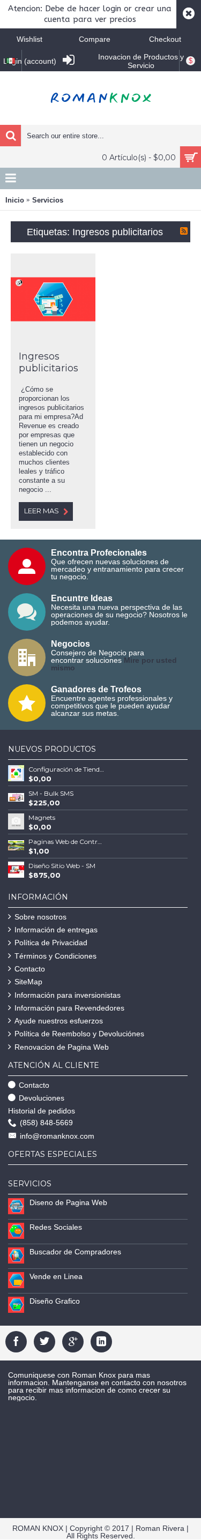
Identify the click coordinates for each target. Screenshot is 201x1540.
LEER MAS (41, 510)
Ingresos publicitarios (48, 362)
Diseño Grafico (54, 1301)
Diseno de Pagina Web (68, 1202)
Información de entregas (56, 929)
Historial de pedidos (41, 1111)
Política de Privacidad (50, 942)
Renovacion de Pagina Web (61, 1047)
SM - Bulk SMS (50, 793)
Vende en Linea (56, 1276)
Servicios (47, 200)
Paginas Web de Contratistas (66, 842)
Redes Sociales (55, 1227)
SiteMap (28, 981)
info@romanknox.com (57, 1136)
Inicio (14, 200)
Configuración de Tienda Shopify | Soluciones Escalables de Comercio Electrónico (66, 769)
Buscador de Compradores (75, 1251)
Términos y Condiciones (55, 956)
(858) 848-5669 (46, 1122)
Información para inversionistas (67, 995)
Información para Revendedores (69, 1008)
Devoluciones (41, 1098)
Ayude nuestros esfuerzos (58, 1020)
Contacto (29, 969)
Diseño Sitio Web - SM (61, 866)
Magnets (41, 817)
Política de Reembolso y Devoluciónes (79, 1033)
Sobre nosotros (40, 917)
